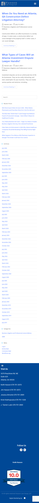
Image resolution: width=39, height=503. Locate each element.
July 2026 (4, 148)
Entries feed (5, 349)
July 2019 (4, 322)
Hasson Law (8, 24)
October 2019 (6, 312)
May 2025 (4, 183)
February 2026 (6, 158)
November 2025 (6, 169)
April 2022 (4, 260)
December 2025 (6, 165)
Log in (3, 346)
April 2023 (4, 225)
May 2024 (4, 186)
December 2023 (6, 204)
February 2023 (6, 232)
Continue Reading (10, 45)
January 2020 (5, 302)
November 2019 (6, 309)
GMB (3, 337)
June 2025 (4, 179)
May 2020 (4, 288)
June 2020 (4, 284)
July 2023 (4, 214)
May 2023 (4, 221)
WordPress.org (6, 353)
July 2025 (4, 176)
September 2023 (6, 207)
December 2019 (6, 305)
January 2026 (5, 162)
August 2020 (5, 277)
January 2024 (5, 200)
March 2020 (5, 295)
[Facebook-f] (21, 450)
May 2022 (4, 256)
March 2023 (5, 228)
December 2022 (6, 239)
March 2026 (5, 155)
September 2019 (6, 315)
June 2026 (4, 151)
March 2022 (5, 263)
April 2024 (4, 190)
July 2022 (4, 249)
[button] (35, 3)
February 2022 (6, 267)
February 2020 (6, 298)
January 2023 (5, 235)
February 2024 (6, 197)
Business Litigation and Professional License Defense (16, 333)
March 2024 (5, 193)
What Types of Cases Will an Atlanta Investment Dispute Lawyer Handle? (18, 58)
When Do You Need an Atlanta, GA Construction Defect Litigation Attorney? (19, 16)
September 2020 (6, 274)
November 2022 (6, 242)
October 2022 (6, 246)
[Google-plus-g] (24, 450)
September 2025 (6, 172)
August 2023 (5, 211)
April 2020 (4, 291)
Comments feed (6, 351)
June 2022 (4, 253)
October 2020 (6, 270)
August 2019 (5, 319)
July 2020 (4, 281)
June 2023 (4, 218)
